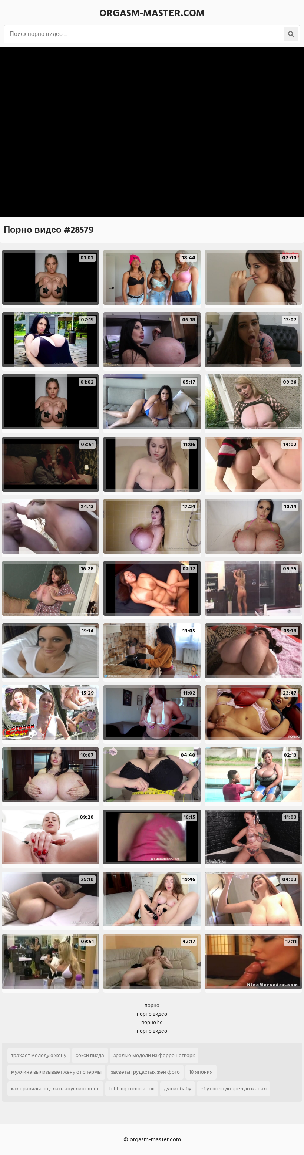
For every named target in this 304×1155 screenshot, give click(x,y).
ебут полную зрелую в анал (234, 1088)
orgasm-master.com (152, 13)
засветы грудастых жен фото (145, 1072)
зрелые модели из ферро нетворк (154, 1055)
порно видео (152, 1014)
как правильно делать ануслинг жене (55, 1088)
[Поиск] (291, 34)
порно (152, 1005)
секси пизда (90, 1055)
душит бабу (177, 1088)
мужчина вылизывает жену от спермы (56, 1072)
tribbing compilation (132, 1088)
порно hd (152, 1022)
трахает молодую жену (38, 1055)
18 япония (201, 1072)
